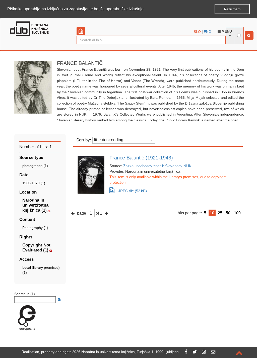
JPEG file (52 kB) (132, 191)
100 (237, 213)
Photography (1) (35, 228)
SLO (197, 32)
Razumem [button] (232, 9)
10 (212, 213)
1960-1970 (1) (33, 183)
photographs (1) (35, 166)
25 (220, 213)
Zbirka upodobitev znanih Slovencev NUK (157, 166)
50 (228, 213)
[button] (146, 9)
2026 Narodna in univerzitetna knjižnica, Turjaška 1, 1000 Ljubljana (125, 352)
